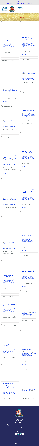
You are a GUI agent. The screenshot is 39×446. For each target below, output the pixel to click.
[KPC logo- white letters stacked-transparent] (19, 409)
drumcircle (5, 44)
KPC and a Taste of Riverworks (10, 197)
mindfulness (5, 46)
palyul (29, 45)
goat (28, 115)
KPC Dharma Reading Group (9, 88)
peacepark (4, 47)
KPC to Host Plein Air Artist (28, 235)
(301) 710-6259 (19, 431)
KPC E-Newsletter (29, 73)
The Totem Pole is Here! (8, 241)
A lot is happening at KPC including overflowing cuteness (28, 191)
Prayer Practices (10, 41)
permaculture (24, 120)
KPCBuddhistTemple (6, 45)
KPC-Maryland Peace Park (30, 152)
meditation (12, 45)
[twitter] (21, 434)
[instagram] (18, 434)
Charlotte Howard (22, 443)
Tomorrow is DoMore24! (27, 309)
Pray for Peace (6, 40)
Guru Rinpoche (9, 44)
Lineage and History (29, 38)
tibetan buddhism (12, 47)
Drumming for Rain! (26, 151)
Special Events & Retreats (7, 159)
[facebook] (16, 434)
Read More (5, 55)
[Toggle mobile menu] (37, 6)
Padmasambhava (10, 46)
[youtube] (23, 434)
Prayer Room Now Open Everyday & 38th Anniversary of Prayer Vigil (9, 385)
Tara (7, 47)
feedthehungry (24, 115)
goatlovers (31, 115)
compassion (14, 43)
